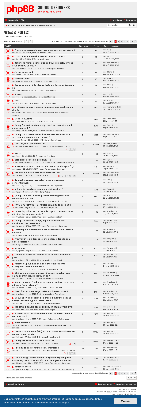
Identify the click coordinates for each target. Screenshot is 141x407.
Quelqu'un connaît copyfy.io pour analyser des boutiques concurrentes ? (38, 222)
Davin (18, 81)
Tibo (17, 185)
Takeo (18, 175)
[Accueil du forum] (20, 10)
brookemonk (112, 340)
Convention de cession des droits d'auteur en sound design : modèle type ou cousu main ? (41, 299)
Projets (47, 192)
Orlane (18, 75)
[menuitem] (21, 20)
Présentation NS (23, 322)
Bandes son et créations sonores (61, 350)
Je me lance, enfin (24, 72)
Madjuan (19, 244)
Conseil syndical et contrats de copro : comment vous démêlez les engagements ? (42, 213)
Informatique (55, 140)
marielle (110, 307)
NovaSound (21, 325)
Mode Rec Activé (23, 118)
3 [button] (121, 41)
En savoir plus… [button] (63, 403)
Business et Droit (55, 217)
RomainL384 (21, 68)
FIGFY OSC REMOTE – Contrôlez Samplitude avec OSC (42, 205)
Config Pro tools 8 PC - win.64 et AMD (34, 340)
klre (17, 52)
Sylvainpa (20, 217)
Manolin (19, 235)
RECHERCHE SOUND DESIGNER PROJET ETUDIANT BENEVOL (43, 307)
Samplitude (52, 207)
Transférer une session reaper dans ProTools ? (39, 56)
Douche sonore (22, 366)
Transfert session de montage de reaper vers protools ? (44, 50)
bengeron (23, 146)
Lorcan (18, 169)
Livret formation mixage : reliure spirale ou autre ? (41, 291)
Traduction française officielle (118, 394)
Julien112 (19, 112)
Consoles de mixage (65, 162)
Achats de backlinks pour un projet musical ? (38, 189)
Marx (17, 100)
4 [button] (124, 41)
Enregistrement (53, 337)
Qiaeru (133, 394)
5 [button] (127, 41)
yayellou (19, 121)
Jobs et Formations (55, 244)
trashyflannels (113, 107)
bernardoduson (25, 162)
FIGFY (21, 207)
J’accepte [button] (125, 401)
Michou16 (19, 337)
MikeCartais (20, 310)
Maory (18, 192)
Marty (18, 131)
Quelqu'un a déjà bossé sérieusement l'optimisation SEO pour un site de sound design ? (41, 136)
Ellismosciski (21, 363)
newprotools (21, 343)
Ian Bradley (132, 389)
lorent (18, 90)
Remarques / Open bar (54, 131)
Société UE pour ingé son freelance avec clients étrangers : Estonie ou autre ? (38, 265)
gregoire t (20, 369)
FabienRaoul (21, 140)
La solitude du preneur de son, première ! (36, 347)
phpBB (109, 392)
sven (18, 97)
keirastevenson (113, 366)
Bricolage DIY (52, 235)
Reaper (46, 59)
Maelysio (19, 201)
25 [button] (132, 41)
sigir (108, 159)
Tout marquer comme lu (61, 41)
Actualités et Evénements (58, 319)
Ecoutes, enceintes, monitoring (61, 369)
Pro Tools (47, 52)
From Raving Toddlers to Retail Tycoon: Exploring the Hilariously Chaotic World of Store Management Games (42, 359)
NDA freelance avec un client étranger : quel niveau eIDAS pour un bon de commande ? (41, 274)
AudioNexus (112, 172)
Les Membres (52, 75)
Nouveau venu (22, 78)
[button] (111, 41)
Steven (18, 94)
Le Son (47, 175)
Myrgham (20, 226)
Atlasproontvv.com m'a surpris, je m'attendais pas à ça (44, 166)
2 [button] (118, 41)
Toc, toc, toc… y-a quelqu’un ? (30, 143)
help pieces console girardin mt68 (32, 159)
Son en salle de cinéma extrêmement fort (37, 172)
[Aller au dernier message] (111, 50)
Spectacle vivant (58, 68)
